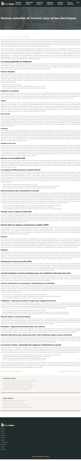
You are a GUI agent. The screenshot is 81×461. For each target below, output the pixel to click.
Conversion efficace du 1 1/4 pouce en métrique (68, 371)
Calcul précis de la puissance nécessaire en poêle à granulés (16, 389)
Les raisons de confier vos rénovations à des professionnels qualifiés (18, 385)
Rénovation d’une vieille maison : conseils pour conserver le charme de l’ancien (20, 380)
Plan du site (40, 460)
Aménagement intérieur (29, 3)
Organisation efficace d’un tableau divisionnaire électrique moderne (17, 407)
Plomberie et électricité (39, 3)
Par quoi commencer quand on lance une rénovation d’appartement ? (18, 383)
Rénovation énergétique (50, 3)
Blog (78, 2)
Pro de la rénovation (70, 3)
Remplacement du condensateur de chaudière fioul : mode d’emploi (17, 387)
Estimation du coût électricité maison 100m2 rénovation (15, 401)
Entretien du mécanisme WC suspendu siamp (12, 403)
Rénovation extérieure (19, 3)
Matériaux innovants (60, 3)
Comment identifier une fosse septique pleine (12, 371)
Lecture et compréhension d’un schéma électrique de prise (15, 405)
